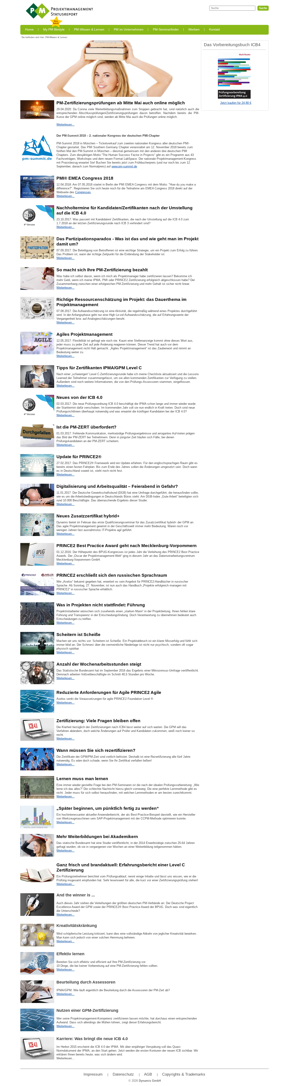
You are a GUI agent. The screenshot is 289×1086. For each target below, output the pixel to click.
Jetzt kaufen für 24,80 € (235, 103)
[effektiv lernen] (37, 963)
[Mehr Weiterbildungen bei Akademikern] (37, 845)
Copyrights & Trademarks (183, 1074)
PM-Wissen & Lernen (89, 29)
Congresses (83, 192)
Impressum (93, 1074)
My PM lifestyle (54, 29)
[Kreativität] (37, 935)
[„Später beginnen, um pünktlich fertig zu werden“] (37, 817)
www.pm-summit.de (124, 166)
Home (29, 29)
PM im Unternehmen (128, 29)
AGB (148, 1074)
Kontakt (214, 29)
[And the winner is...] (37, 904)
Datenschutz (123, 1074)
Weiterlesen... (65, 124)
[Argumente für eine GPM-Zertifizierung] (37, 873)
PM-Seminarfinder (166, 29)
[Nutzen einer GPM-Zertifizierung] (37, 1020)
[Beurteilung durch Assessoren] (37, 991)
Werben (194, 29)
